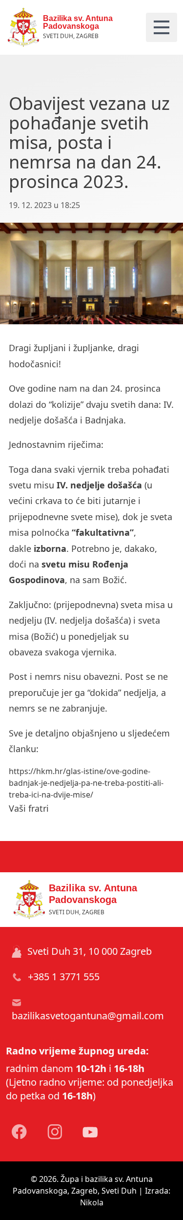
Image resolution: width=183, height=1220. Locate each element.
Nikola (91, 1202)
